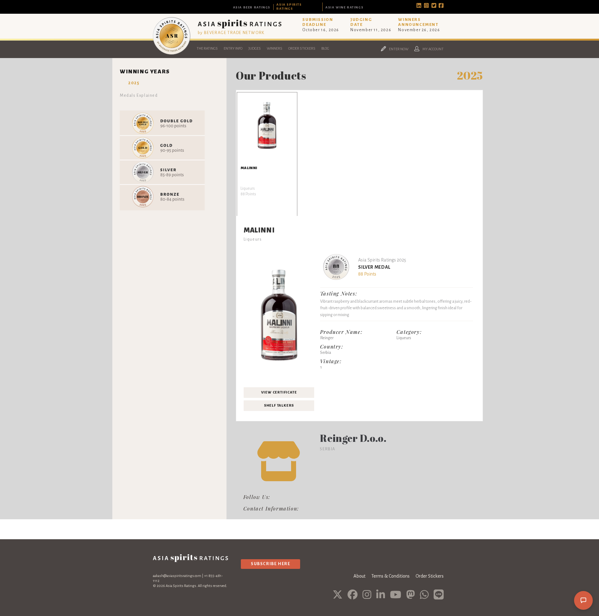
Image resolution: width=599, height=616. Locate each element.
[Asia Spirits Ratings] (171, 53)
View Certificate (279, 392)
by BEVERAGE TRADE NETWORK (231, 32)
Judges (254, 48)
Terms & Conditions (390, 576)
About (359, 576)
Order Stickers (301, 48)
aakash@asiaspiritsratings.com (177, 576)
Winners (274, 48)
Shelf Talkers (279, 405)
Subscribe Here (270, 563)
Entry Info (233, 48)
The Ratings (207, 48)
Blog (325, 48)
